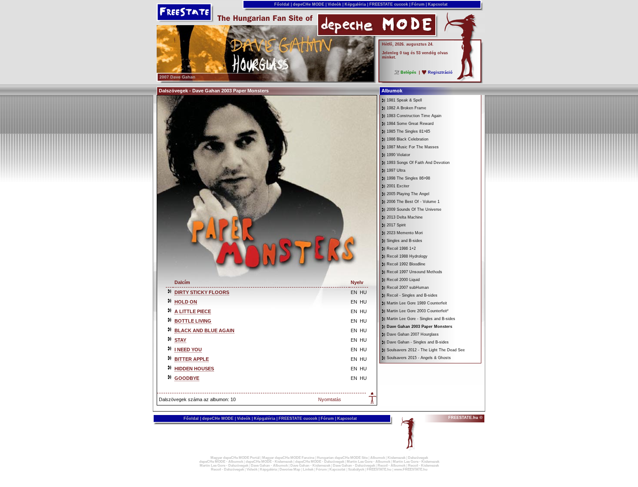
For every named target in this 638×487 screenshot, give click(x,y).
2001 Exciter (398, 186)
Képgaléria (355, 4)
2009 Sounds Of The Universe (414, 209)
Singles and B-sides (404, 241)
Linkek (308, 469)
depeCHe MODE (309, 4)
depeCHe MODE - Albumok (221, 462)
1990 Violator (398, 155)
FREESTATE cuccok (388, 4)
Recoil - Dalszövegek (227, 469)
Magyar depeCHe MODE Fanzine (288, 458)
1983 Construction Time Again (414, 116)
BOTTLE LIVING (192, 321)
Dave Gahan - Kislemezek (310, 465)
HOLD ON (185, 301)
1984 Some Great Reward (410, 123)
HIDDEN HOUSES (194, 368)
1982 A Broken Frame (406, 108)
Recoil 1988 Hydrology (407, 256)
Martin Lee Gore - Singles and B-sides (421, 319)
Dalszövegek (418, 458)
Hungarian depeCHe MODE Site (342, 458)
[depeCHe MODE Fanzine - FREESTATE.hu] (265, 79)
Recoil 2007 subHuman (408, 287)
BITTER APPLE (191, 359)
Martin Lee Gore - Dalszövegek (224, 465)
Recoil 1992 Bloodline (406, 264)
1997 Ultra (396, 170)
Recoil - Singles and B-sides (412, 295)
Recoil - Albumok (391, 465)
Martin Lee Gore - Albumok (368, 462)
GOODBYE (186, 378)
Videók (334, 4)
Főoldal (282, 4)
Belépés (408, 72)
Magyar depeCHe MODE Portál (235, 458)
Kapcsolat (438, 4)
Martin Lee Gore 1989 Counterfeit (417, 303)
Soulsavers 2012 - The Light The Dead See (426, 350)
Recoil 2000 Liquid (403, 280)
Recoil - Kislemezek (423, 465)
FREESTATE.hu (379, 469)
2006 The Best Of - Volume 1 (413, 201)
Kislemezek (396, 458)
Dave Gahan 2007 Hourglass (413, 334)
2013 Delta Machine (405, 217)
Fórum (418, 4)
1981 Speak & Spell (404, 100)
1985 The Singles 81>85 (408, 131)
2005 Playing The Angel (408, 194)
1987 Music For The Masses (413, 147)
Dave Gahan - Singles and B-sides (418, 342)
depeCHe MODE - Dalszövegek (319, 462)
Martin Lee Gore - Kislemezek (416, 462)
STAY (180, 340)
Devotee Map (290, 469)
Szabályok (356, 469)
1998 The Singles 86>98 (408, 178)
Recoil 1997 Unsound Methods (414, 272)
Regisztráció (440, 72)
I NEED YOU (188, 349)
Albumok (377, 458)
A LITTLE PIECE (192, 311)
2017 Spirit (396, 225)
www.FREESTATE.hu (411, 469)
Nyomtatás (329, 399)
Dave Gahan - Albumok (269, 465)
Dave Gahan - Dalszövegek (354, 465)
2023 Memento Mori (405, 233)
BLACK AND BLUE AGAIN (204, 330)
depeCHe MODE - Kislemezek (269, 462)
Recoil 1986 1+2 (401, 248)
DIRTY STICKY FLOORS (201, 292)
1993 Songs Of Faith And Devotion (418, 162)
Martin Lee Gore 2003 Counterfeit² (417, 311)
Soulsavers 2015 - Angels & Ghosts (419, 358)
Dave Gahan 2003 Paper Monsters (419, 326)
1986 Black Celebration (407, 139)
